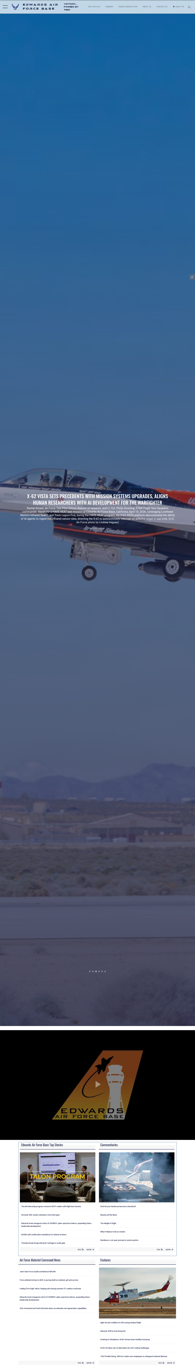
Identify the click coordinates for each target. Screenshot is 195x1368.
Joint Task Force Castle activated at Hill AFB (38, 1272)
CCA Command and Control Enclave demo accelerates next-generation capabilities (53, 1308)
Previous (19, 513)
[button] (4, 7)
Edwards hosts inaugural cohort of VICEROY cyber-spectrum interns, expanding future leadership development (56, 1224)
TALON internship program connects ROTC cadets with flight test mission (51, 1206)
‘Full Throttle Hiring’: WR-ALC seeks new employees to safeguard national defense (133, 1356)
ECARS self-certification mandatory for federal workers (44, 1235)
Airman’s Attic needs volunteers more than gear (40, 1215)
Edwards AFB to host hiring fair (113, 1331)
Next (175, 513)
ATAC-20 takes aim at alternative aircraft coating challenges (124, 1348)
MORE (89, 1250)
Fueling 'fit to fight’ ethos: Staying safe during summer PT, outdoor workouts (50, 1289)
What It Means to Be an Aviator (112, 1232)
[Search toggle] (189, 7)
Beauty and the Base (108, 1215)
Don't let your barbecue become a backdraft (118, 1206)
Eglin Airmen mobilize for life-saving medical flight (120, 1323)
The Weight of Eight (108, 1223)
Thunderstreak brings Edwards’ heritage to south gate (43, 1243)
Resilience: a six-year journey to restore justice (119, 1240)
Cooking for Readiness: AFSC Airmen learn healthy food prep (125, 1339)
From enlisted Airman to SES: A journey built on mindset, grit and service (49, 1280)
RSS (79, 1250)
